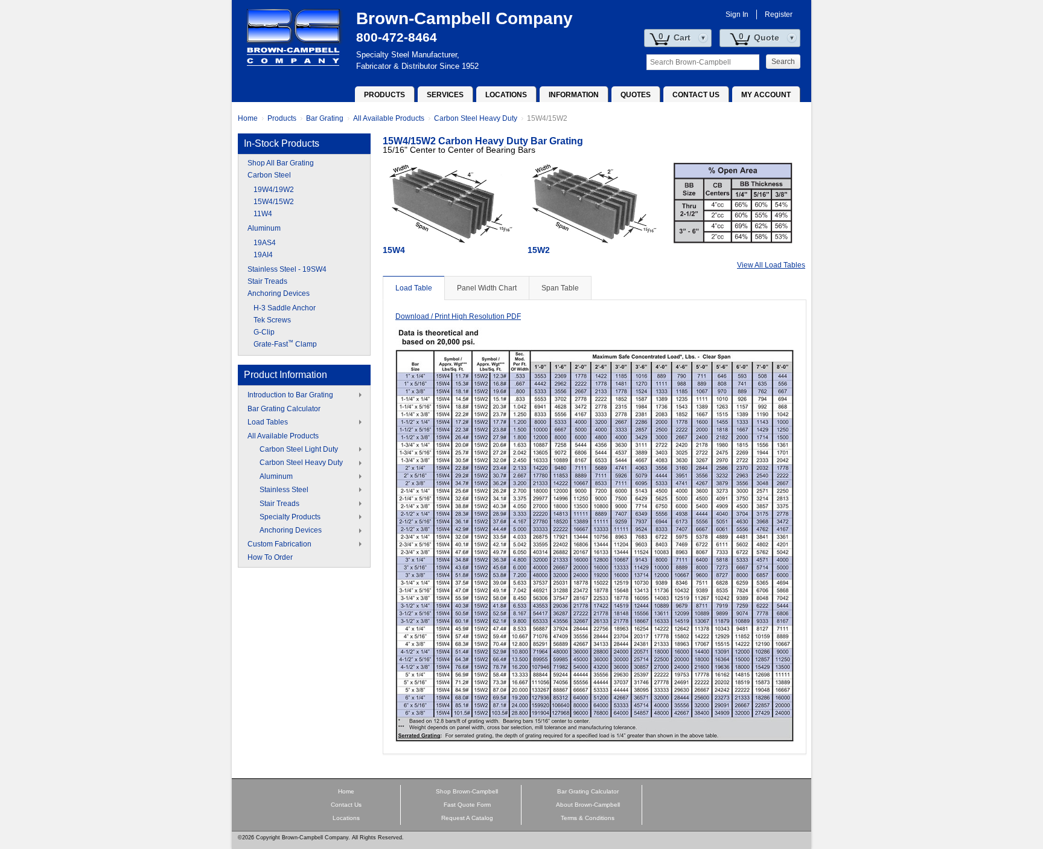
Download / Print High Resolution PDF (458, 316)
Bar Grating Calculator (284, 409)
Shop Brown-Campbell (467, 791)
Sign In (737, 14)
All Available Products (388, 118)
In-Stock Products (281, 143)
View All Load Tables (771, 265)
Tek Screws (272, 320)
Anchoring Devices (278, 293)
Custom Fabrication (279, 544)
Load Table (413, 288)
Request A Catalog (467, 818)
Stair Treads (267, 281)
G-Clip (264, 332)
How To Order (270, 557)
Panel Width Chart (487, 288)
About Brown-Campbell (588, 804)
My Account (766, 95)
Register (779, 14)
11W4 (263, 214)
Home (248, 118)
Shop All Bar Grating (280, 163)
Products (384, 95)
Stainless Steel (284, 489)
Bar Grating (324, 118)
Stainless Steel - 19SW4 (287, 269)
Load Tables (267, 422)
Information (574, 95)
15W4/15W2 (547, 118)
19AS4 (265, 243)
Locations (506, 95)
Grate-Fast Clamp (285, 344)
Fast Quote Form (467, 804)
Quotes (635, 95)
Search (783, 61)
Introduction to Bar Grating (290, 395)
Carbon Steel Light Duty (299, 449)
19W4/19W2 (274, 189)
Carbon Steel (269, 175)
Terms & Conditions (587, 818)
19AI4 (263, 255)
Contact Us (695, 95)
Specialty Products (290, 517)
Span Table (560, 288)
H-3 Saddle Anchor (285, 308)
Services (445, 95)
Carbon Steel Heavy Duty (475, 118)
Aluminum (264, 228)
